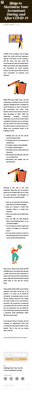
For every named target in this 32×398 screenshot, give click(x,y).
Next (5, 365)
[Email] (23, 379)
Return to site (8, 375)
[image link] (14, 4)
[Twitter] (11, 379)
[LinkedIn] (17, 379)
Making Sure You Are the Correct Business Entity (13, 369)
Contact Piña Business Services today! (15, 337)
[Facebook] (5, 379)
